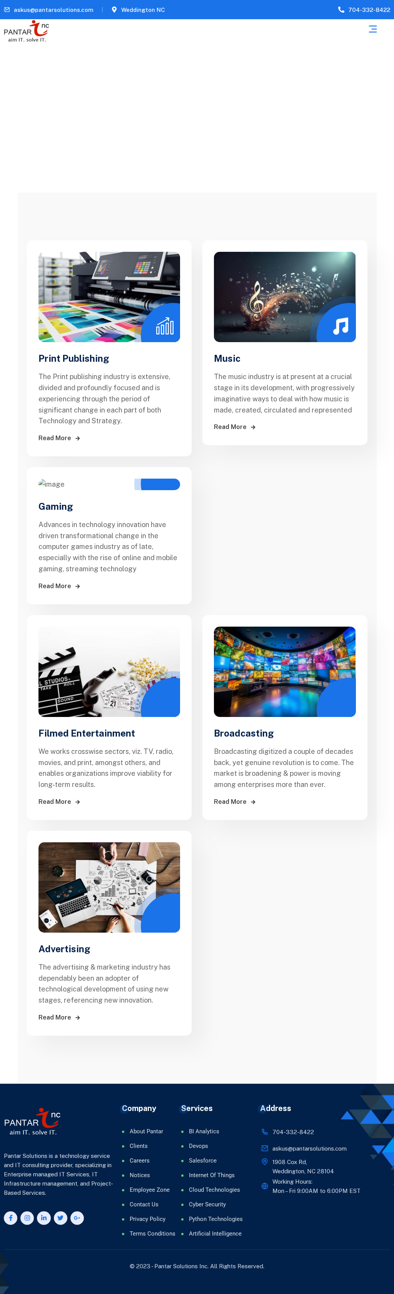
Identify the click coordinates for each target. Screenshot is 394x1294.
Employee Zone (150, 1189)
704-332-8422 (369, 10)
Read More (55, 438)
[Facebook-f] (10, 1218)
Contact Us (144, 1204)
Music (227, 358)
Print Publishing (73, 358)
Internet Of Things (212, 1175)
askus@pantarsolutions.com (53, 10)
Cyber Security (207, 1204)
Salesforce (203, 1160)
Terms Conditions (152, 1233)
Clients (139, 1146)
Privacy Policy (147, 1219)
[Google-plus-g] (77, 1218)
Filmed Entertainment (86, 733)
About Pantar (146, 1131)
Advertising (64, 948)
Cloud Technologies (214, 1189)
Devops (198, 1146)
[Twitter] (60, 1218)
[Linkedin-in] (43, 1218)
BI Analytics (204, 1131)
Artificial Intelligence (215, 1233)
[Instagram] (27, 1218)
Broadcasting (244, 733)
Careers (140, 1160)
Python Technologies (216, 1219)
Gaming (55, 506)
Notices (140, 1175)
